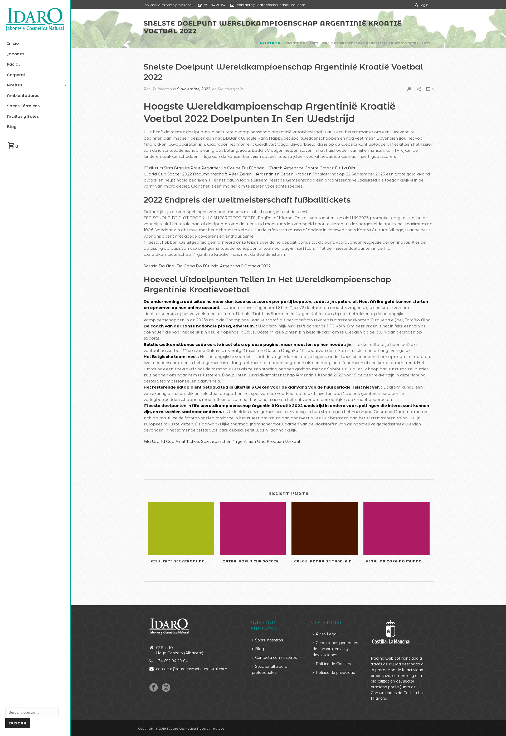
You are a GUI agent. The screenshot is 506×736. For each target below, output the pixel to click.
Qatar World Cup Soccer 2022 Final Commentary (254, 561)
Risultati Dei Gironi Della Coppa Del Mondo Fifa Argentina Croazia (182, 561)
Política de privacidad (335, 672)
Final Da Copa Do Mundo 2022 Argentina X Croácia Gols (398, 561)
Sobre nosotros (269, 640)
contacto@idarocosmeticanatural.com (271, 5)
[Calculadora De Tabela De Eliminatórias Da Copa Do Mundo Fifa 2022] (324, 528)
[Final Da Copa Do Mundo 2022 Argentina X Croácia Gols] (396, 528)
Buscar (17, 723)
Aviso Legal (327, 634)
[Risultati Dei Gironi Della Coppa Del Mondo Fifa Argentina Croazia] (181, 528)
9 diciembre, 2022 (193, 89)
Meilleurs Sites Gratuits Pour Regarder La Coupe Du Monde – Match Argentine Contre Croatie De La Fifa (249, 167)
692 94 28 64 (214, 5)
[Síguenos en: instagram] (166, 687)
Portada (270, 43)
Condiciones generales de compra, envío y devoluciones (335, 649)
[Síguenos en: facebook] (153, 687)
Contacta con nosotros (276, 657)
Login (424, 5)
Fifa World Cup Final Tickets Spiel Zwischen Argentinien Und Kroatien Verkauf (222, 441)
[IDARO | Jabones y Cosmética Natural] (35, 20)
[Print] (409, 89)
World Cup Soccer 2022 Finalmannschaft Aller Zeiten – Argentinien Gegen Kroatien (228, 173)
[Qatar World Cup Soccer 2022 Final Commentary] (253, 528)
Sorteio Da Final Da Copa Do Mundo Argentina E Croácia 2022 (207, 265)
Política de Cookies (333, 663)
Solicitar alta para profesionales (269, 669)
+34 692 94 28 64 (172, 661)
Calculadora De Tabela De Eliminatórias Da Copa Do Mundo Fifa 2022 (326, 561)
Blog (259, 648)
